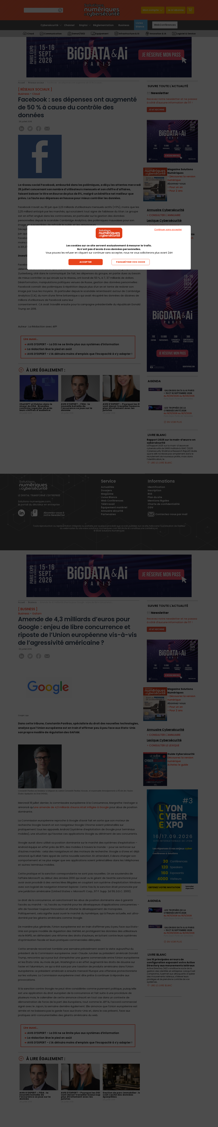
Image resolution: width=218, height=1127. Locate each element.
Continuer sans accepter (168, 229)
